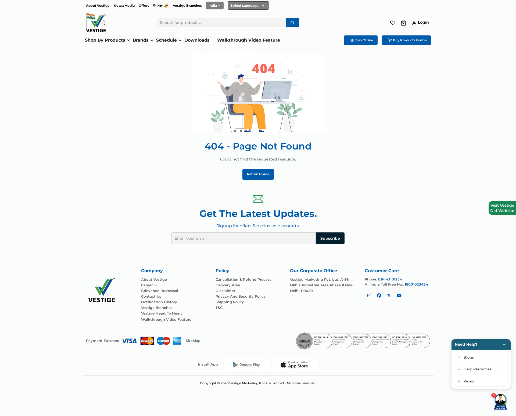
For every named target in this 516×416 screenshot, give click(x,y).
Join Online (364, 40)
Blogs (158, 5)
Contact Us (151, 296)
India (213, 5)
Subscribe (330, 238)
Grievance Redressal (159, 291)
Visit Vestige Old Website (502, 208)
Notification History (159, 302)
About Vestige (98, 5)
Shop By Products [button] (105, 40)
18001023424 (416, 284)
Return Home (258, 174)
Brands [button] (141, 40)
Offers (144, 5)
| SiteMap (192, 340)
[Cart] (403, 23)
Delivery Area (228, 285)
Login (423, 22)
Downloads (197, 40)
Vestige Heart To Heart (161, 313)
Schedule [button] (166, 40)
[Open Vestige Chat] (501, 401)
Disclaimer (225, 291)
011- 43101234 (390, 279)
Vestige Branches (187, 5)
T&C (219, 307)
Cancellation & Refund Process (243, 279)
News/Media (124, 5)
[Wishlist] (392, 22)
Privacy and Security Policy (241, 296)
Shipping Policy (230, 302)
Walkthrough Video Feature (248, 40)
